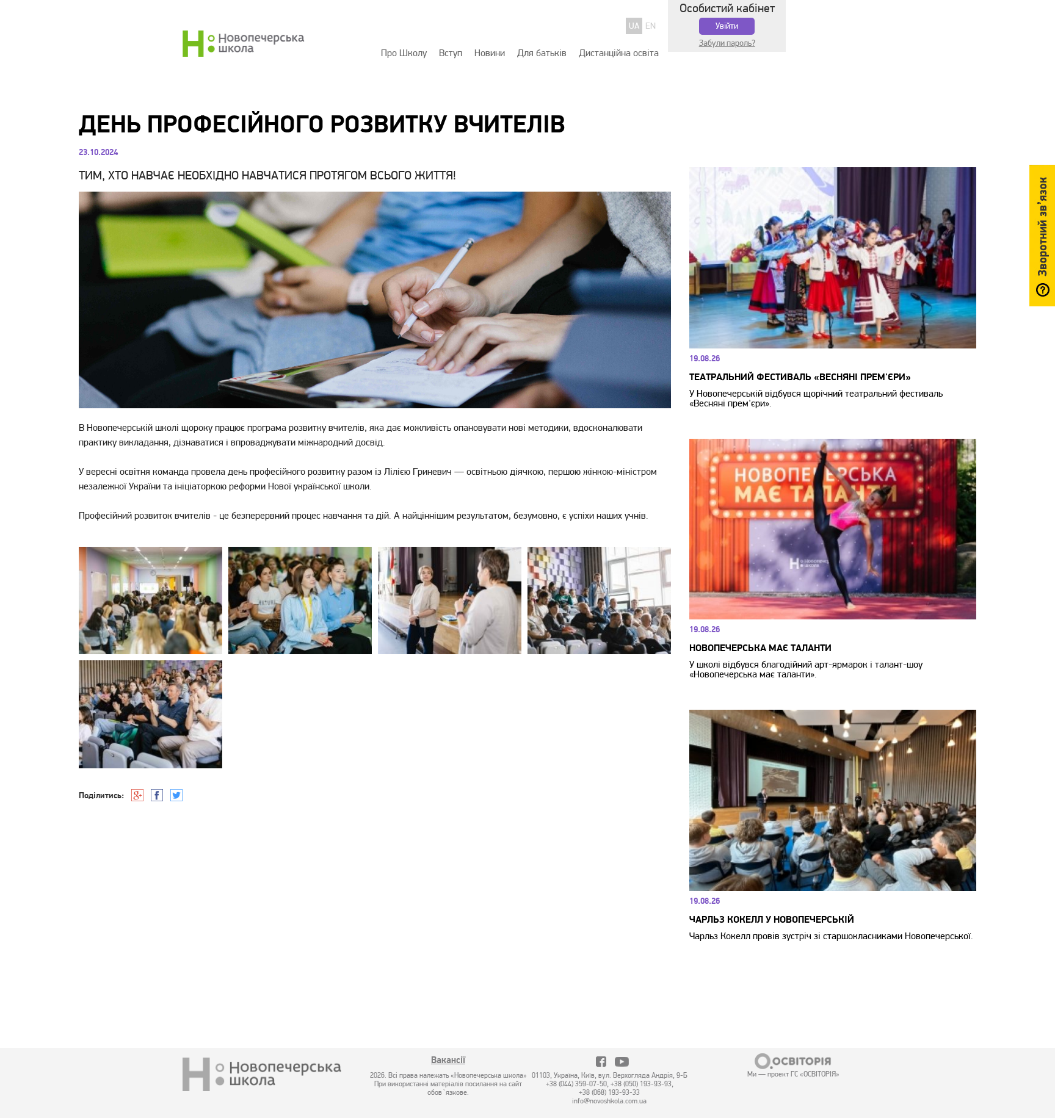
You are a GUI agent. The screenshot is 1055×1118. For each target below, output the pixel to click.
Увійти (727, 26)
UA (634, 26)
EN (650, 26)
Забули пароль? (727, 43)
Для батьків (542, 53)
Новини (489, 53)
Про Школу (404, 53)
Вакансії (448, 1061)
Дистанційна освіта (619, 53)
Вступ (450, 53)
